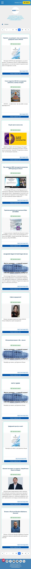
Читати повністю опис (15, 73)
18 (16, 29)
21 (25, 29)
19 (19, 29)
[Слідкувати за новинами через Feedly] (24, 561)
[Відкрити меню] (2, 3)
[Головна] (2, 24)
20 (22, 29)
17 (12, 29)
